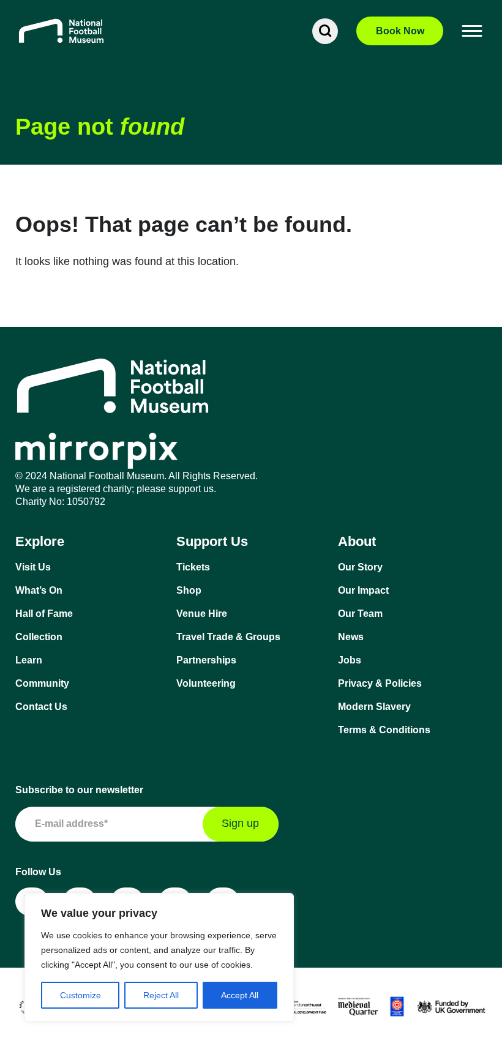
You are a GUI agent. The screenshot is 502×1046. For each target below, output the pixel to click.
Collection (38, 637)
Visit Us (33, 567)
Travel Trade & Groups (228, 637)
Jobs (349, 660)
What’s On (38, 590)
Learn (28, 660)
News (351, 637)
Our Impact (363, 590)
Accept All (239, 995)
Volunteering (206, 683)
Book (400, 31)
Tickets (193, 567)
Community (42, 683)
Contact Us (41, 706)
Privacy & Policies (380, 683)
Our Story (360, 567)
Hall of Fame (44, 613)
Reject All (161, 995)
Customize (80, 995)
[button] (473, 31)
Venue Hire (201, 613)
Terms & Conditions (384, 730)
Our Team (360, 613)
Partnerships (206, 660)
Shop (188, 590)
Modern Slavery (374, 706)
